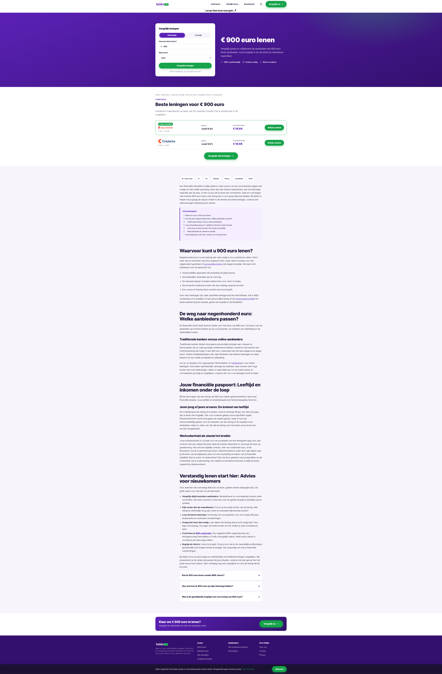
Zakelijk (198, 35)
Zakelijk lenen (232, 4)
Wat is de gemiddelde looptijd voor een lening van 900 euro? (212, 597)
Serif (251, 179)
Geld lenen (215, 4)
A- (199, 179)
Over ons (263, 647)
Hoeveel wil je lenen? (168, 41)
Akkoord (279, 669)
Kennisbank (249, 4)
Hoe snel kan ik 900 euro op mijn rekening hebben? (207, 586)
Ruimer (216, 179)
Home (157, 95)
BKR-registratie (203, 533)
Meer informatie (248, 669)
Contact (262, 651)
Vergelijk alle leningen (219, 156)
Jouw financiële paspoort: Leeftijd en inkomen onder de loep (208, 225)
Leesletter (239, 179)
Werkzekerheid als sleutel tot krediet (201, 231)
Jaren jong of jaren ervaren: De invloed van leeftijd (206, 228)
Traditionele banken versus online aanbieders (204, 222)
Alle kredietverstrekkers (238, 647)
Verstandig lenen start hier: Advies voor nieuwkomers (206, 235)
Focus (227, 179)
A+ (207, 179)
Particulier (172, 35)
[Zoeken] (261, 4)
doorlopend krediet (245, 299)
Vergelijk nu (274, 4)
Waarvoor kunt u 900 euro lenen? (198, 215)
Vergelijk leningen (185, 65)
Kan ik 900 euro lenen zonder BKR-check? (203, 575)
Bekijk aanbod (274, 127)
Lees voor (189, 179)
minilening (236, 363)
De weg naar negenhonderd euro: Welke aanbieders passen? (208, 219)
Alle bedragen (203, 655)
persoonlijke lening (213, 264)
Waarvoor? (163, 53)
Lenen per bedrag (177, 95)
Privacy (262, 655)
